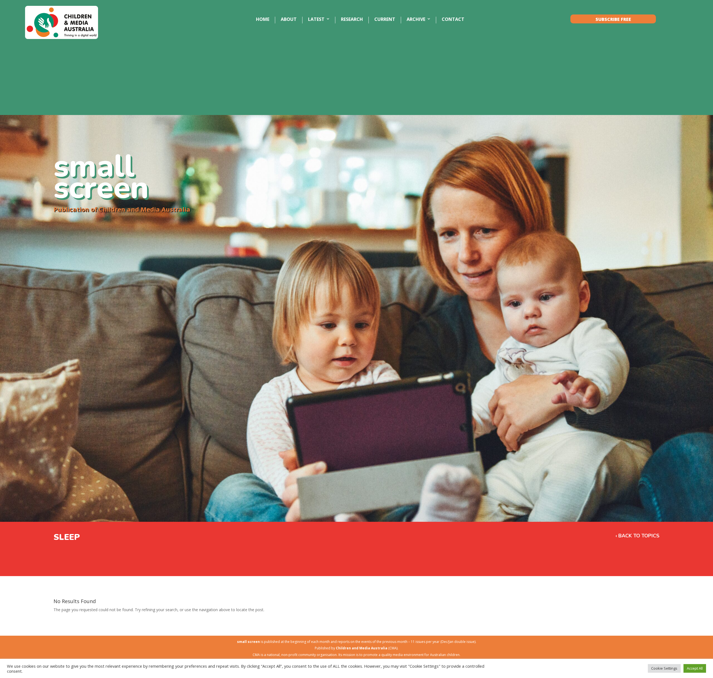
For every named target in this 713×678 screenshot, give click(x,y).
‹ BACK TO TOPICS (638, 535)
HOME (262, 19)
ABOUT (289, 19)
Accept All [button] (695, 668)
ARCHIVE (416, 19)
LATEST (316, 19)
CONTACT (453, 19)
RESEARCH (352, 19)
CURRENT (384, 19)
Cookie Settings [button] (664, 668)
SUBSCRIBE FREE (613, 19)
